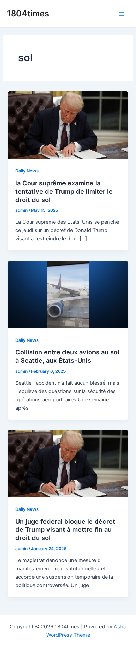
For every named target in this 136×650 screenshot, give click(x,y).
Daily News (27, 171)
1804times (28, 13)
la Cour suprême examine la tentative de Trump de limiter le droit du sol (64, 191)
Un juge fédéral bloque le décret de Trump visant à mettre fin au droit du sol (65, 529)
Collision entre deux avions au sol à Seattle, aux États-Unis (67, 356)
